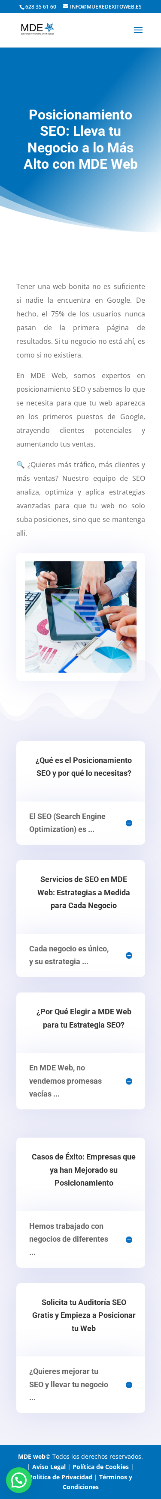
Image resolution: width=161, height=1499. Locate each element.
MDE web (32, 1456)
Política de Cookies (101, 1467)
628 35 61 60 (40, 6)
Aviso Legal (49, 1467)
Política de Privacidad (60, 1477)
